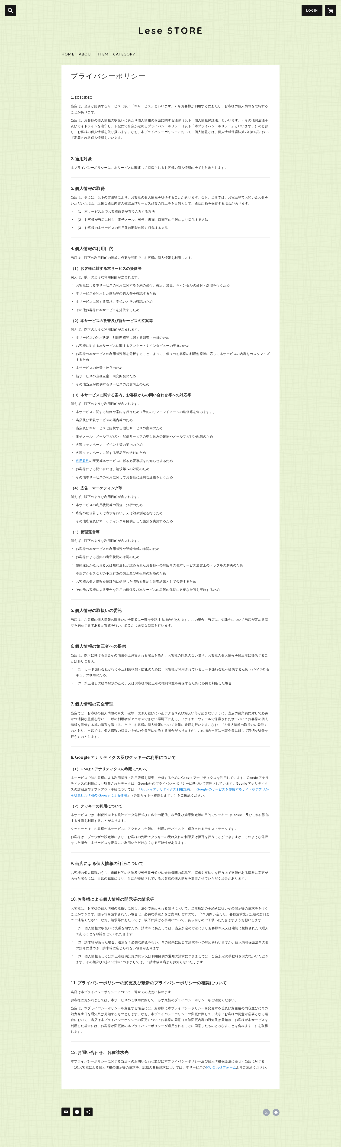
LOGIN (312, 10)
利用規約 (82, 461)
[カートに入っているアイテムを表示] (330, 10)
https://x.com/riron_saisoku (266, 1112)
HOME (67, 54)
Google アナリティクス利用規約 (165, 789)
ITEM (103, 54)
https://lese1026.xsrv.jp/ (276, 1112)
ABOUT (86, 54)
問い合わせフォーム (221, 1067)
